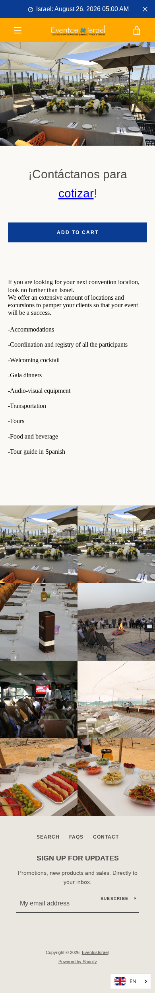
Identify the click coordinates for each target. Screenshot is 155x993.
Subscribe (114, 898)
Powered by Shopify (77, 961)
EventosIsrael (95, 952)
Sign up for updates (78, 858)
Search (48, 837)
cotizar (76, 193)
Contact (106, 837)
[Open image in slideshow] (77, 94)
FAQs (76, 837)
